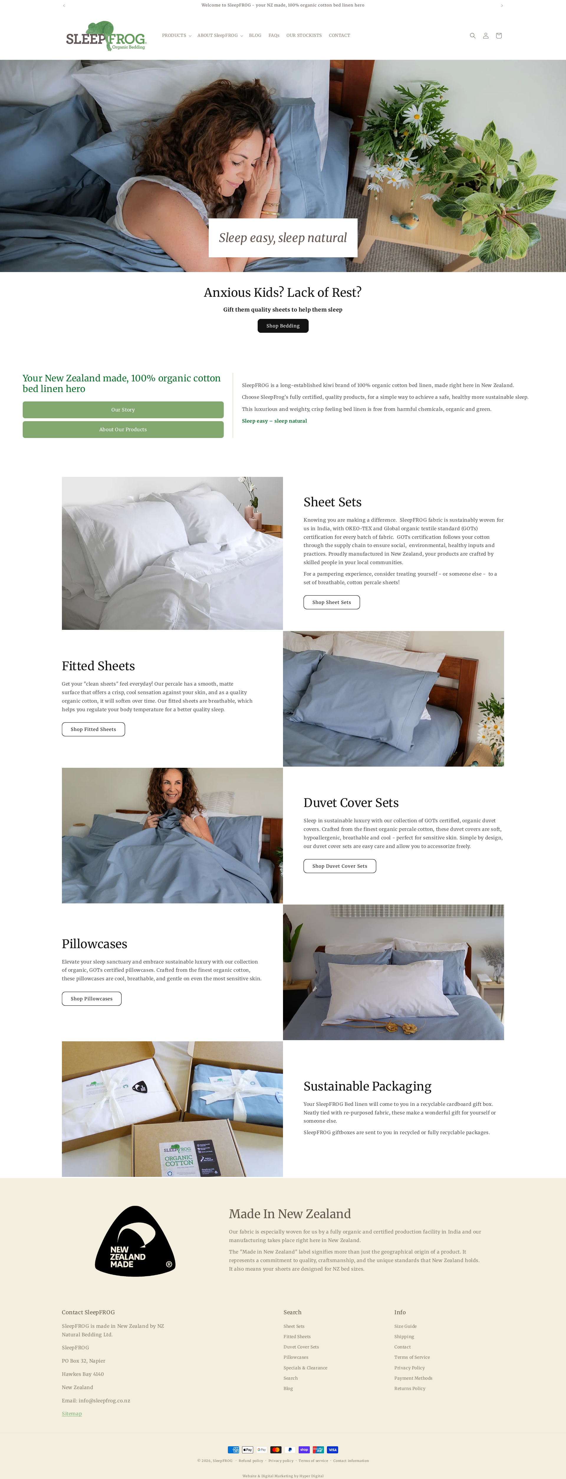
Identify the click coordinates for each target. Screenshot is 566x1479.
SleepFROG (222, 1461)
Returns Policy (409, 1388)
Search (291, 1378)
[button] (176, 35)
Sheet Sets (294, 1326)
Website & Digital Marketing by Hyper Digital (283, 1476)
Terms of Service (412, 1357)
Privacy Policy (409, 1368)
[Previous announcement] (63, 5)
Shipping (404, 1336)
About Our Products (123, 429)
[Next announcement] (502, 5)
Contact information (351, 1461)
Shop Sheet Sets (331, 602)
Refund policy (251, 1461)
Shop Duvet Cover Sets (339, 866)
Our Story (123, 410)
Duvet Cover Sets (301, 1347)
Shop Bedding (283, 326)
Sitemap (72, 1414)
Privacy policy (281, 1461)
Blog (288, 1388)
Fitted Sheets (297, 1336)
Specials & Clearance (306, 1368)
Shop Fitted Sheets (93, 729)
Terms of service (313, 1461)
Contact (402, 1347)
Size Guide (405, 1326)
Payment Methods (413, 1378)
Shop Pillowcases (92, 999)
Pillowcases (296, 1357)
